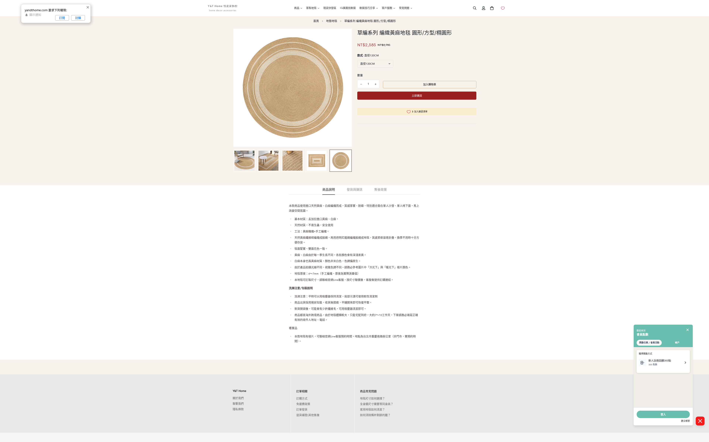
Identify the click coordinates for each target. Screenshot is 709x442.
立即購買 (417, 95)
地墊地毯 (331, 21)
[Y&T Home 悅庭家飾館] (222, 8)
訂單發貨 (301, 409)
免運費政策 (303, 404)
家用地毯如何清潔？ (372, 409)
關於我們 (238, 398)
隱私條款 (238, 409)
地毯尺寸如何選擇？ (372, 398)
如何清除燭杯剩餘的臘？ (375, 415)
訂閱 (62, 18)
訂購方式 (301, 398)
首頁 (316, 21)
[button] (491, 8)
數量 (360, 75)
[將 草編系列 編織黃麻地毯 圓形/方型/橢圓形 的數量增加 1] (375, 84)
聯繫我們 (238, 403)
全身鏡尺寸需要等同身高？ (376, 404)
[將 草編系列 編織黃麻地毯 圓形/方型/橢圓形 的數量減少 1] (361, 84)
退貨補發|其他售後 (307, 415)
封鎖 (78, 18)
